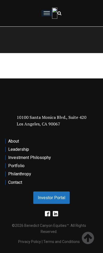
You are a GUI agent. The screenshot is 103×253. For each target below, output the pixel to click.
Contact (15, 182)
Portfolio (16, 165)
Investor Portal (51, 197)
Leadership (18, 149)
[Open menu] (46, 13)
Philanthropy (19, 173)
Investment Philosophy (29, 157)
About (13, 141)
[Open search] (59, 13)
